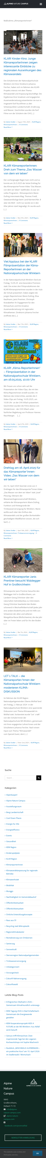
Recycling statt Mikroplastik (17, 926)
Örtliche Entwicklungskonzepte (19, 914)
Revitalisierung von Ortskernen (19, 938)
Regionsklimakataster (15, 932)
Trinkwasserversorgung (26, 533)
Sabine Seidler (11, 122)
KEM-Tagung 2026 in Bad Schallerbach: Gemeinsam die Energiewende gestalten (22, 1014)
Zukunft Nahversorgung (16, 978)
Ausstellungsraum (13, 806)
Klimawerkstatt (12, 879)
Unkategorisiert (12, 967)
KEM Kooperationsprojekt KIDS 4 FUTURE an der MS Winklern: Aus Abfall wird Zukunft (23, 1026)
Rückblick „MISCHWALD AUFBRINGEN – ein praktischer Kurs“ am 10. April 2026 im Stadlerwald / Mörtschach (23, 1051)
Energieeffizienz (13, 829)
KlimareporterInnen (10, 125)
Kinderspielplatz (13, 853)
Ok (37, 1153)
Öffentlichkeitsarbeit (14, 903)
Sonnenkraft (11, 949)
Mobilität (10, 885)
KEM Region (11, 847)
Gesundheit (11, 841)
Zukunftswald (12, 984)
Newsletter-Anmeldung (23, 1137)
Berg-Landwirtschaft (14, 812)
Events (9, 835)
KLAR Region (36, 122)
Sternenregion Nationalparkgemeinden (22, 955)
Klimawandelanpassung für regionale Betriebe (22, 872)
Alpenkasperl (11, 795)
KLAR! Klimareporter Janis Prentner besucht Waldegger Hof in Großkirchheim (22, 580)
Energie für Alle (12, 824)
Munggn (9, 891)
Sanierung (10, 943)
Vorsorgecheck (12, 972)
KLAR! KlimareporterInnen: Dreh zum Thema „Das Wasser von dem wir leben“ (23, 169)
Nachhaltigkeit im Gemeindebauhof (21, 897)
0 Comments (23, 125)
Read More (7, 127)
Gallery (27, 54)
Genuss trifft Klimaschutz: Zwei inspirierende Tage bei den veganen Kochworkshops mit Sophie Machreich (22, 1038)
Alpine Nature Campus (15, 800)
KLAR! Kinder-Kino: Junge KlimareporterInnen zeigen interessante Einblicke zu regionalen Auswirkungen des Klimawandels (19, 54)
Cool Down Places (13, 818)
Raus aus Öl (11, 920)
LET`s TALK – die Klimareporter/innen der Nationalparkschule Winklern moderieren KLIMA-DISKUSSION (19, 671)
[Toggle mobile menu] (41, 4)
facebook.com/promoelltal (16, 1125)
